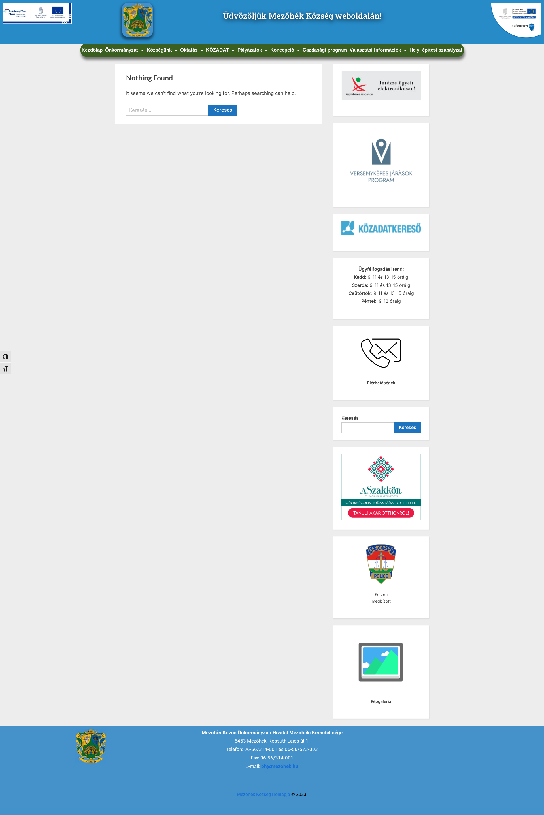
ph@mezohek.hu (279, 766)
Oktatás (188, 50)
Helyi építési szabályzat (435, 50)
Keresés (350, 418)
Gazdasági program (325, 50)
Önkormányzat (121, 50)
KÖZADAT (217, 50)
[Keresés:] (167, 110)
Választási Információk (375, 50)
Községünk (159, 50)
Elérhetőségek (381, 383)
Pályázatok (249, 50)
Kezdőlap (92, 50)
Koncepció (282, 50)
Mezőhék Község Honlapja (263, 794)
